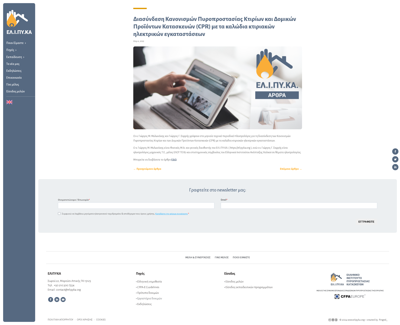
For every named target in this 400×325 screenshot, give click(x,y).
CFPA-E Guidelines (148, 287)
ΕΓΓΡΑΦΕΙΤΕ (366, 221)
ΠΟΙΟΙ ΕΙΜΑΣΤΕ (241, 257)
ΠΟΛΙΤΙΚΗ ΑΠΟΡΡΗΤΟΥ (60, 319)
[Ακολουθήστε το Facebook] (50, 299)
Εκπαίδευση (14, 57)
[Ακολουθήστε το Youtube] (63, 299)
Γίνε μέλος (12, 84)
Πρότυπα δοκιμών (148, 292)
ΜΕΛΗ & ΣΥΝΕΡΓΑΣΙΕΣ (197, 257)
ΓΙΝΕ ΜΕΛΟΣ (222, 257)
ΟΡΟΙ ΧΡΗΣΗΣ (84, 319)
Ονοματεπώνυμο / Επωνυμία (73, 200)
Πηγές (10, 50)
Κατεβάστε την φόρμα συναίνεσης (171, 213)
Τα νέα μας (12, 64)
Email (223, 200)
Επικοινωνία (14, 77)
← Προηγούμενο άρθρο (147, 169)
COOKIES (101, 319)
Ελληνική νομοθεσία (149, 281)
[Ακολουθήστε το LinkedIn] (56, 299)
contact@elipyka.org (68, 289)
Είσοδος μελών (15, 91)
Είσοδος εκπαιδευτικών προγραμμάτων (249, 287)
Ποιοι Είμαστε (15, 43)
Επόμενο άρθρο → (291, 169)
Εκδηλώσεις (13, 70)
